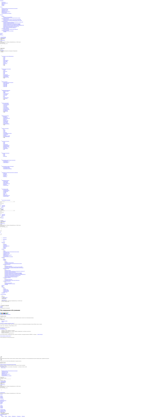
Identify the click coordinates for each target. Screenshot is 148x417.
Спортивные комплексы (5, 28)
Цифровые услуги (4, 10)
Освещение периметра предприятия (8, 22)
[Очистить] (14, 201)
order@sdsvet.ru (2, 40)
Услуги (1, 395)
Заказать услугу (2, 319)
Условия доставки (3, 410)
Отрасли (1, 396)
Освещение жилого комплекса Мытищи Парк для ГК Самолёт (12, 20)
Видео (3, 321)
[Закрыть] (0, 234)
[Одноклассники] (2, 313)
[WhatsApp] (6, 313)
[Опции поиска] (0, 202)
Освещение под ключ (5, 372)
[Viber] (5, 313)
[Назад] (4, 243)
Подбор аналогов (4, 12)
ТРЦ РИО (4, 31)
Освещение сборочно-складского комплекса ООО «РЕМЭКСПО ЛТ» (13, 25)
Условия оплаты (2, 409)
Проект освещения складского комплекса (9, 27)
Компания (1, 398)
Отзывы (3, 5)
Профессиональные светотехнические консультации (9, 8)
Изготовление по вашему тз (6, 11)
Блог (1, 403)
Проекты (1, 397)
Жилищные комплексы (5, 18)
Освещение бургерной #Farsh (7, 17)
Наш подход (3, 3)
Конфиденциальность (3, 414)
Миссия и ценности (3, 400)
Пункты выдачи (2, 328)
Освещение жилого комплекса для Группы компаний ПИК (12, 19)
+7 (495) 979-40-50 (3, 37)
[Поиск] (1, 230)
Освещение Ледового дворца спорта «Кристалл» (10, 29)
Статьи (1, 405)
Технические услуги (5, 9)
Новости (1, 406)
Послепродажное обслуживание (6, 13)
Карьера (3, 4)
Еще (4, 99)
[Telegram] (7, 313)
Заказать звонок (2, 48)
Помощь (1, 407)
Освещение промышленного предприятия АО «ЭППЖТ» (11, 24)
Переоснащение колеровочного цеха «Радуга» (10, 26)
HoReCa (3, 16)
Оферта (1, 415)
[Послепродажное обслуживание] (5, 314)
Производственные (5, 21)
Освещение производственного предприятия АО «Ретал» (11, 23)
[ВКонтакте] (1, 313)
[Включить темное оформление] (1, 49)
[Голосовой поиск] (1, 203)
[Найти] (3, 203)
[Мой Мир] (3, 313)
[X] (4, 313)
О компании (3, 2)
